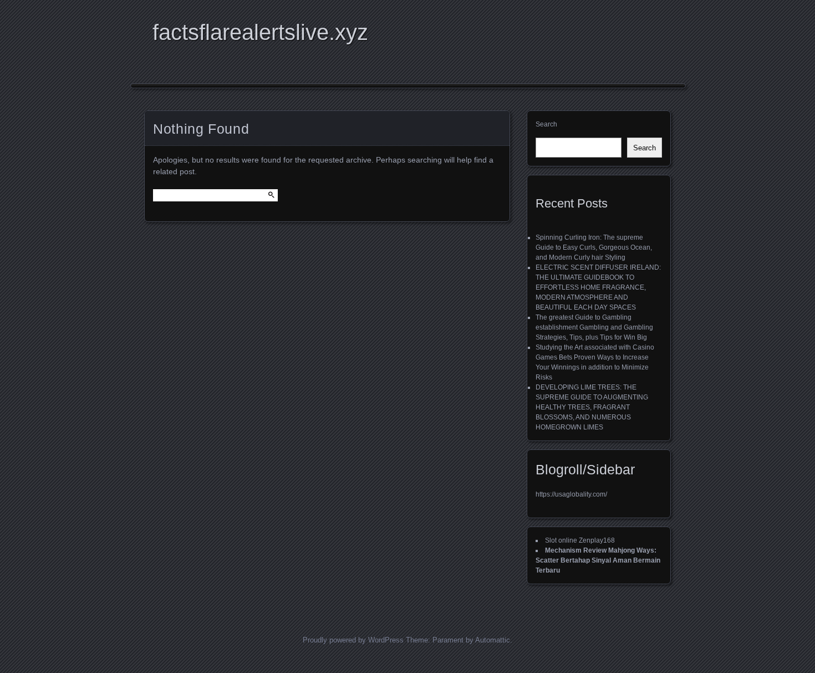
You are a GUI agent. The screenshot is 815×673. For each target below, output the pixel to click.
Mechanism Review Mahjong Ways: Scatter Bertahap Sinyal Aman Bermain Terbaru (598, 560)
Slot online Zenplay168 (580, 540)
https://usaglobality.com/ (571, 494)
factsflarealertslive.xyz (260, 32)
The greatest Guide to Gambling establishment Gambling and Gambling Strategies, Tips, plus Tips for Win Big (594, 327)
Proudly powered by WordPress (353, 640)
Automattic (492, 640)
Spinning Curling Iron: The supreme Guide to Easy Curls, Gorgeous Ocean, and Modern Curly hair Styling (594, 247)
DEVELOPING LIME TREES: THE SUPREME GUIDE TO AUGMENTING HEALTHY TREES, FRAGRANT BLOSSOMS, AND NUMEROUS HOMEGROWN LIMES (592, 407)
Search (546, 124)
